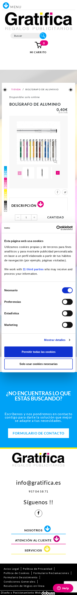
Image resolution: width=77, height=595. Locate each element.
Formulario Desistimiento (21, 577)
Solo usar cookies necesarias (38, 363)
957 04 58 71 (38, 491)
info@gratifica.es (38, 481)
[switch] (67, 302)
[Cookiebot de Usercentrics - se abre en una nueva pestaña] (56, 227)
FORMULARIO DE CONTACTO (38, 433)
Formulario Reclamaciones (51, 573)
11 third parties (33, 269)
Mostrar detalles (55, 339)
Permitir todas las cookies (39, 351)
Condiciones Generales (20, 581)
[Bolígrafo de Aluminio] (28, 173)
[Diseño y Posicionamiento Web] (48, 592)
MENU (15, 7)
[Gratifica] (38, 21)
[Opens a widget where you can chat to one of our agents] (63, 588)
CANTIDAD (55, 217)
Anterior (19, 173)
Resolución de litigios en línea (24, 586)
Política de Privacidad (37, 568)
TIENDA (16, 89)
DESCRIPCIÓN (23, 205)
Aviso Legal (11, 568)
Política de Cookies (17, 573)
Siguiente (58, 173)
